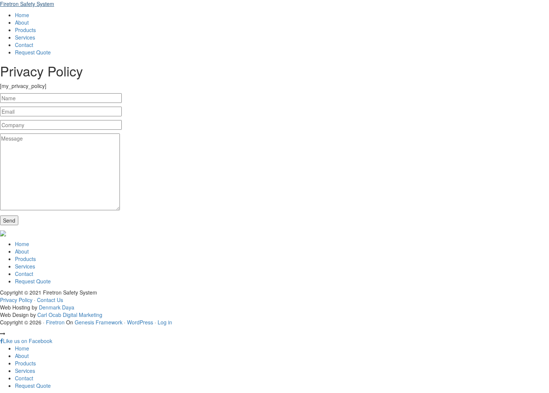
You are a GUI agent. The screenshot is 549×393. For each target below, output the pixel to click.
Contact (24, 273)
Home (22, 244)
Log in (165, 322)
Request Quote (33, 281)
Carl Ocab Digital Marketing (69, 314)
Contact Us (50, 300)
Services (25, 266)
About (22, 251)
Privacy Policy (16, 300)
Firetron (55, 322)
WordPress (140, 322)
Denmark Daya (56, 307)
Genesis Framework (98, 322)
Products (25, 258)
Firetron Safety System (27, 3)
